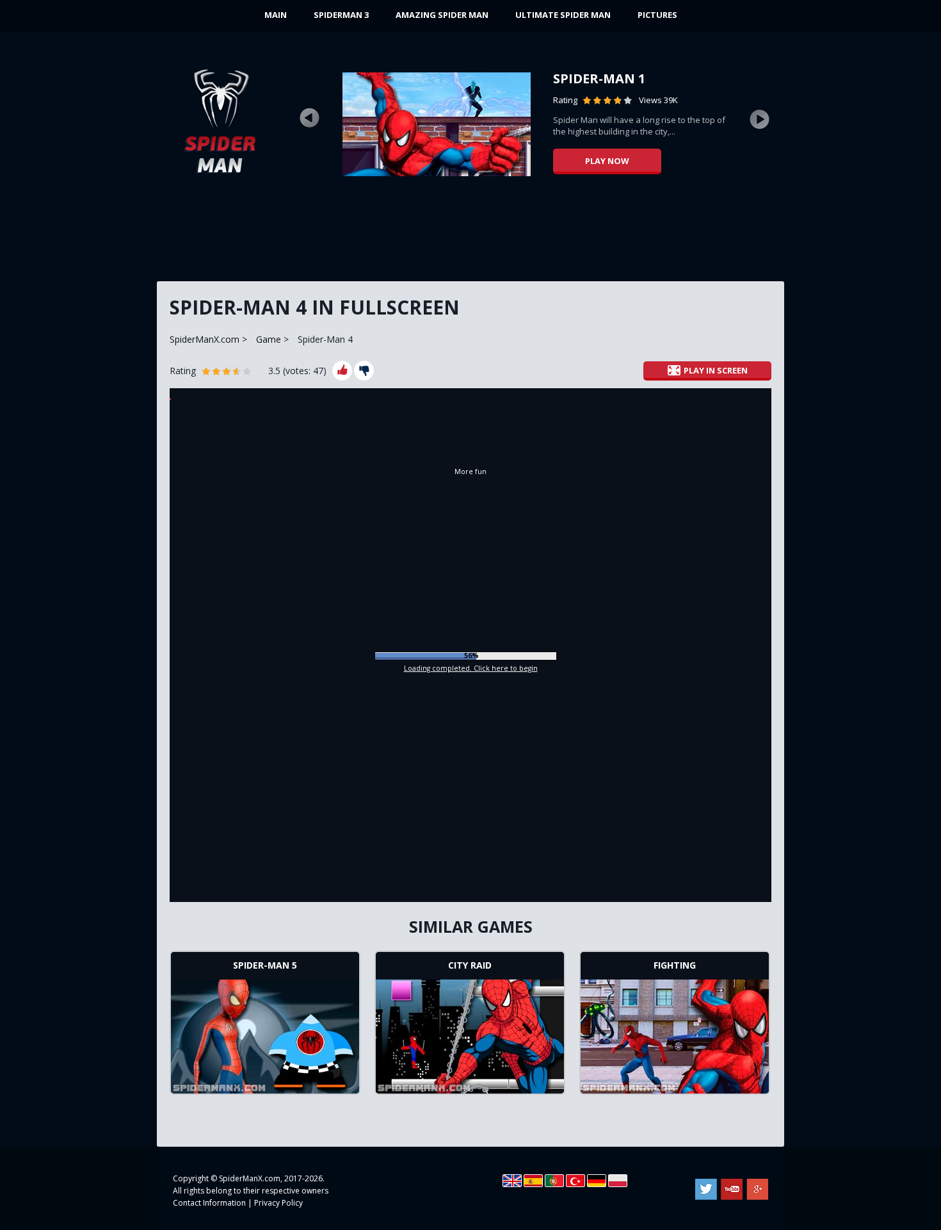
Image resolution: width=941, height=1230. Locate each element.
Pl (617, 1180)
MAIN (275, 14)
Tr (575, 1180)
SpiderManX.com (204, 339)
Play (265, 1034)
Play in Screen (716, 370)
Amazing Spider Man (442, 14)
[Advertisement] (470, 234)
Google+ (757, 1189)
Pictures (657, 14)
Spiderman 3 (341, 14)
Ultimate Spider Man (563, 14)
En (512, 1180)
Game (268, 339)
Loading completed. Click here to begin (471, 668)
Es (533, 1180)
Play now (607, 161)
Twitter (706, 1189)
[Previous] (309, 118)
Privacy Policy (278, 1202)
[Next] (759, 118)
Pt (554, 1180)
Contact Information (209, 1202)
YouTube (732, 1189)
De (596, 1180)
